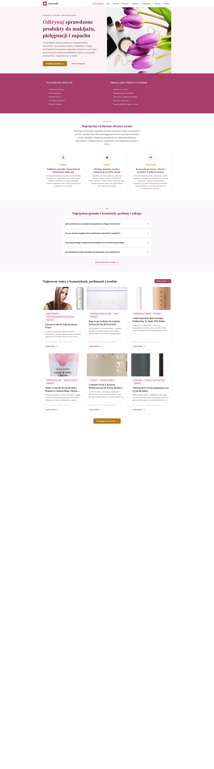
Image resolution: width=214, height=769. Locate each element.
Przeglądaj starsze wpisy (105, 421)
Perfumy (125, 4)
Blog (108, 4)
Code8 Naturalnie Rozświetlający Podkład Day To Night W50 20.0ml (149, 320)
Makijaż (135, 4)
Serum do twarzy (107, 380)
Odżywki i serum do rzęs (155, 380)
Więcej (157, 4)
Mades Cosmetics (71, 380)
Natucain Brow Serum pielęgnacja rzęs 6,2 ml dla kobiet (151, 389)
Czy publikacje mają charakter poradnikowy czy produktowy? (92, 252)
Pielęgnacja (146, 4)
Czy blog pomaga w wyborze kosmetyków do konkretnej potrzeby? (94, 242)
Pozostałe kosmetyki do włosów (60, 317)
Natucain (138, 380)
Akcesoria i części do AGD (100, 314)
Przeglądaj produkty (53, 64)
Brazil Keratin (52, 314)
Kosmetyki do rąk (54, 380)
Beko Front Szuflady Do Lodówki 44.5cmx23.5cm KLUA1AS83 (104, 323)
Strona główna (98, 4)
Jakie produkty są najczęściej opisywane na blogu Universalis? (92, 224)
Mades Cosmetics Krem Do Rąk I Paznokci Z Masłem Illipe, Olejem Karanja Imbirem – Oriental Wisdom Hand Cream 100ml (63, 392)
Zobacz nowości (161, 281)
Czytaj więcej (50, 346)
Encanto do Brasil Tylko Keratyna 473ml (61, 326)
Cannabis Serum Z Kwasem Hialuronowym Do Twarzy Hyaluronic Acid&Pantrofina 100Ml (107, 387)
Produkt (116, 4)
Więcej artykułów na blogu (105, 262)
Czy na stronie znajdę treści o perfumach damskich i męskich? (92, 233)
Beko (116, 314)
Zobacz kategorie (78, 64)
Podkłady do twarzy (142, 314)
